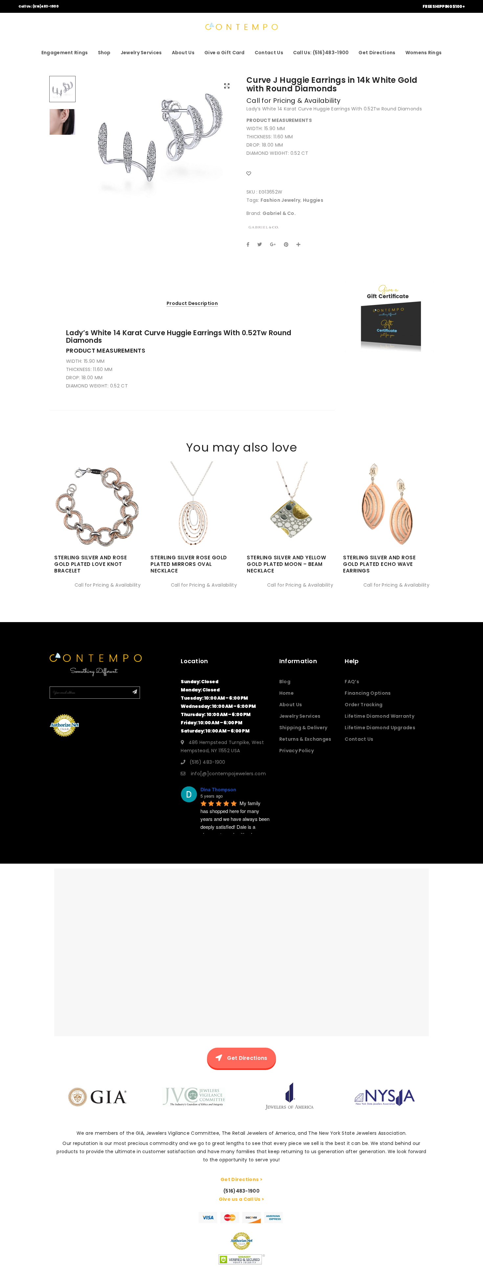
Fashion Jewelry (281, 200)
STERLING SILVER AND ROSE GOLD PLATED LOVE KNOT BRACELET (90, 564)
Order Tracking (363, 704)
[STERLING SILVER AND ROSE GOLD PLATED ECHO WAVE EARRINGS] (386, 523)
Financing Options (368, 693)
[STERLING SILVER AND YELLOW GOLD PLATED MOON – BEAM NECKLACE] (290, 523)
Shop (104, 52)
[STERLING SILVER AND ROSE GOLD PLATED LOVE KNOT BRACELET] (97, 523)
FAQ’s (352, 681)
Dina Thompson (218, 789)
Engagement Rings (64, 52)
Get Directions (376, 52)
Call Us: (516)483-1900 (38, 6)
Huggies (313, 200)
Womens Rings (423, 52)
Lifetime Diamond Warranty (379, 716)
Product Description (192, 303)
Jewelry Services (141, 52)
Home (286, 693)
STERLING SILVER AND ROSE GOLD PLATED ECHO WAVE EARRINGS (379, 564)
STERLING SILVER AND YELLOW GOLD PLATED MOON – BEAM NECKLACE (286, 564)
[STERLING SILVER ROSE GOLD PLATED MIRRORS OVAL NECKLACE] (193, 523)
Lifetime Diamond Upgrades (380, 727)
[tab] (192, 303)
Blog (284, 681)
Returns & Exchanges (305, 739)
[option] (159, 138)
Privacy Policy (296, 750)
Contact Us (269, 52)
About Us (183, 52)
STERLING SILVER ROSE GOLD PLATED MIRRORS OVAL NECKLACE (188, 564)
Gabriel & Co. (279, 213)
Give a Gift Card (224, 52)
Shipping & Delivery (303, 727)
